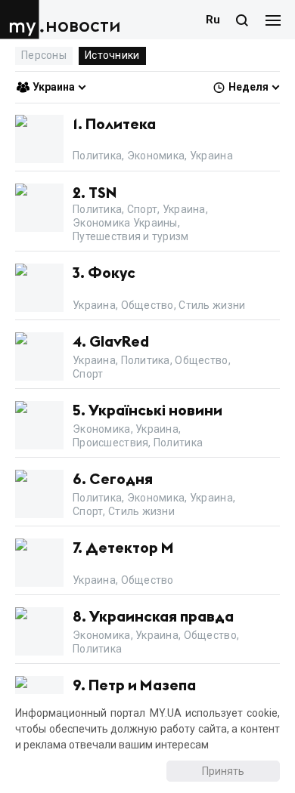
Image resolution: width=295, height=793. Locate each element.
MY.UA (22, 19)
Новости (83, 26)
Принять (223, 771)
